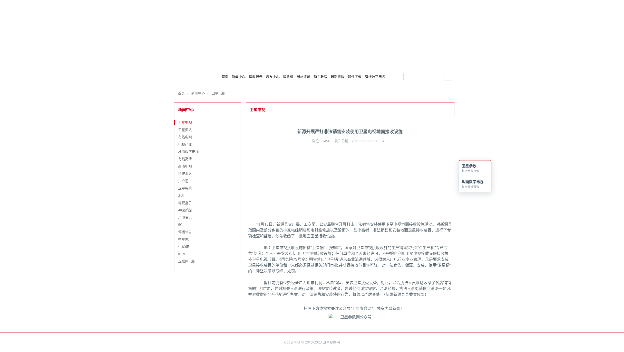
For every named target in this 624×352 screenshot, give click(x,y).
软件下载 (354, 76)
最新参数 (337, 76)
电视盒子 (185, 202)
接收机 (288, 76)
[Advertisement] (312, 34)
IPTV (181, 253)
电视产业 (185, 144)
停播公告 (185, 232)
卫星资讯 (185, 129)
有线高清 (185, 159)
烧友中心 (273, 76)
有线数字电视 (375, 76)
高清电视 (185, 166)
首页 (225, 76)
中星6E (183, 246)
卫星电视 (218, 93)
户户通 (183, 180)
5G (180, 224)
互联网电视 (186, 261)
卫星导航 (185, 188)
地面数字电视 (188, 151)
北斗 (181, 195)
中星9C (183, 239)
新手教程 (320, 76)
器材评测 (303, 76)
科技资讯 (185, 173)
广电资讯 (185, 217)
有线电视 (185, 137)
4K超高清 (185, 210)
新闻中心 (238, 76)
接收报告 (256, 76)
